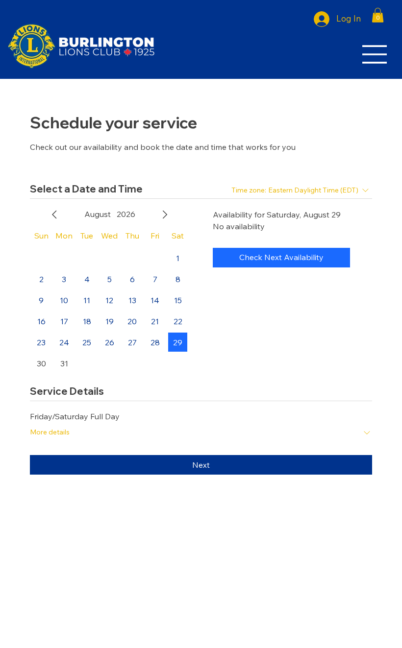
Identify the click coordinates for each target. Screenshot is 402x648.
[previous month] (54, 214)
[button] (378, 15)
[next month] (165, 214)
